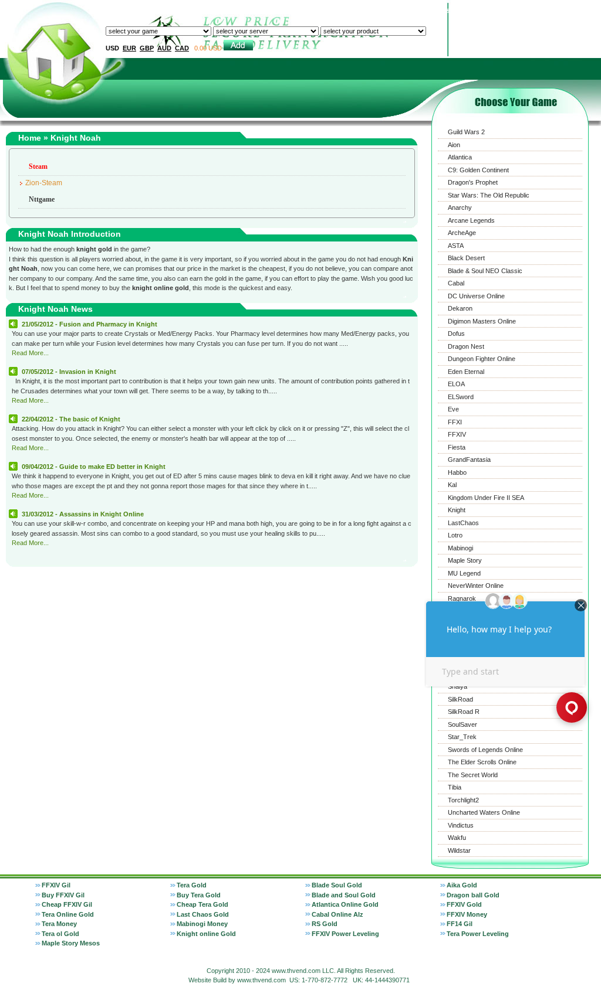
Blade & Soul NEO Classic (485, 270)
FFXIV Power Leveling (345, 933)
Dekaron (460, 308)
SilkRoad (460, 699)
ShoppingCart (573, 10)
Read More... (30, 352)
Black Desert (466, 257)
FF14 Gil (459, 923)
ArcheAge (462, 232)
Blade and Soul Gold (344, 895)
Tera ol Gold (60, 933)
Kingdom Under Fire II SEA (486, 497)
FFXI (455, 422)
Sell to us (350, 10)
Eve (453, 409)
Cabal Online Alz (337, 914)
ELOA (456, 383)
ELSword (461, 396)
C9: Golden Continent (478, 169)
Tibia (454, 787)
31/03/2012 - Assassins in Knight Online (83, 514)
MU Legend (464, 573)
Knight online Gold (206, 933)
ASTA (456, 245)
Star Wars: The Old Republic (488, 195)
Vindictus (461, 825)
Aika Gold (462, 885)
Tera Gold (192, 885)
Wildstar (459, 850)
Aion (454, 144)
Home (315, 10)
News (508, 10)
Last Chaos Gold (203, 914)
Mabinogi (460, 548)
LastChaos (463, 522)
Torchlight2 (463, 800)
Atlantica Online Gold (345, 904)
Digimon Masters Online (482, 321)
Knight (456, 509)
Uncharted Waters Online (484, 812)
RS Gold (324, 923)
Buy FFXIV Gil (63, 895)
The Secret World (473, 774)
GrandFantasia (469, 459)
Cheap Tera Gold (202, 904)
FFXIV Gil (56, 885)
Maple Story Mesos (71, 943)
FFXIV (457, 434)
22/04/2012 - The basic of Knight (71, 419)
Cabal (456, 283)
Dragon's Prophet (473, 182)
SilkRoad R (464, 711)
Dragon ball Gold (473, 895)
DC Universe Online (476, 296)
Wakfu (457, 837)
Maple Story (465, 560)
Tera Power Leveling (478, 933)
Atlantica (460, 157)
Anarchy (460, 207)
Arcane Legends (471, 220)
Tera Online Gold (68, 914)
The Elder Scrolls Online (482, 761)
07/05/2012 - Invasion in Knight (69, 371)
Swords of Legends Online (485, 749)
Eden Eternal (466, 371)
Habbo (457, 472)
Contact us (432, 10)
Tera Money (59, 923)
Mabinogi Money (202, 923)
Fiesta (456, 447)
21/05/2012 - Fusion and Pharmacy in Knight (89, 324)
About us (389, 10)
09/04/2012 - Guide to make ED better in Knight (94, 466)
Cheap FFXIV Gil (67, 904)
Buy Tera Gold (199, 895)
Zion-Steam (43, 183)
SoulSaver (462, 724)
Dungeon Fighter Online (481, 358)
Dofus (456, 333)
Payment (474, 10)
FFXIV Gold (464, 904)
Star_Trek (462, 736)
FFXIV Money (467, 914)
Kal (452, 484)
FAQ (534, 10)
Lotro (455, 535)
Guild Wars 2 (466, 131)
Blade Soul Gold (337, 885)
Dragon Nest (466, 346)
